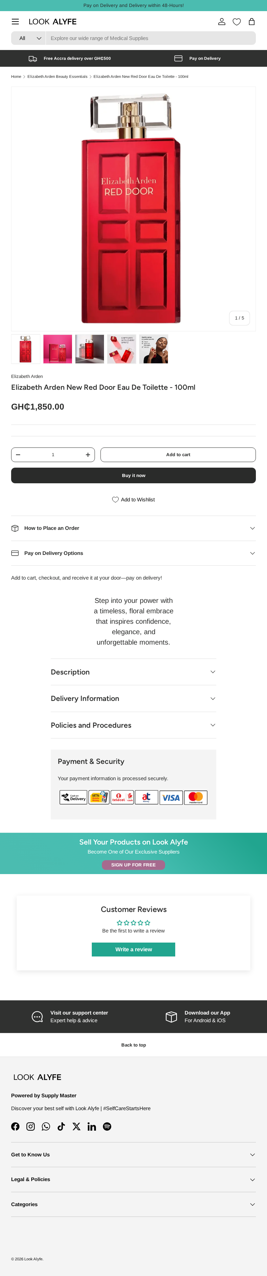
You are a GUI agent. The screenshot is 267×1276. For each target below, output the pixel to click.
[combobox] (133, 38)
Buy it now (133, 475)
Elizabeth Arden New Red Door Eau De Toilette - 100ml (141, 77)
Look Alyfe (33, 1259)
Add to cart (178, 454)
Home (16, 77)
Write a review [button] (133, 949)
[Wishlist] (237, 22)
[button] (251, 21)
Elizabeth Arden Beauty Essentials (57, 77)
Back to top (133, 1045)
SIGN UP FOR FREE (133, 864)
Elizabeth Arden (27, 376)
